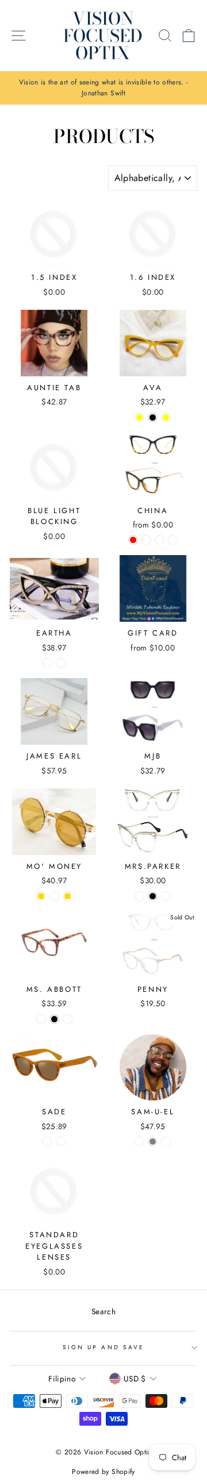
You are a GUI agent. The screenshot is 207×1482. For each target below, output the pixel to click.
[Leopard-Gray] (60, 1141)
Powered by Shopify (103, 1471)
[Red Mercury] (54, 896)
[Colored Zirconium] (60, 663)
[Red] (133, 540)
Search (103, 1311)
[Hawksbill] (139, 1141)
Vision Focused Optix (103, 35)
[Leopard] (146, 540)
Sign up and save (103, 1347)
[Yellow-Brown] (47, 1141)
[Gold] (41, 896)
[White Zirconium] (47, 663)
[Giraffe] (172, 540)
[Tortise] (41, 1019)
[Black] (152, 417)
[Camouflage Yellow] (166, 417)
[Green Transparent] (67, 1019)
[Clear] (159, 540)
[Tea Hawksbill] (166, 1141)
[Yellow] (139, 417)
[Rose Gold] (67, 896)
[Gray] (152, 1141)
